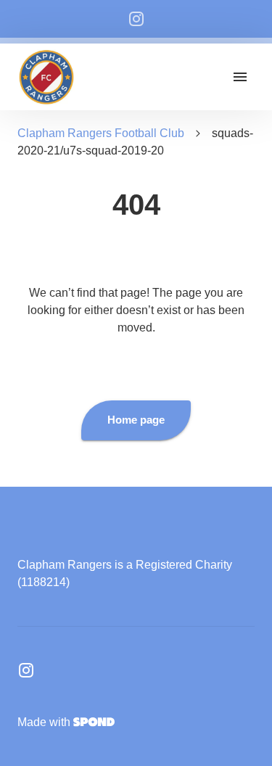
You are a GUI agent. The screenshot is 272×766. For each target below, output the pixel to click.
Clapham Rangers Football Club (100, 133)
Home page (136, 419)
